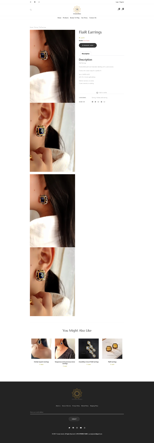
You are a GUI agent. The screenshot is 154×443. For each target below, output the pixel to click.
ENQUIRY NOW (88, 45)
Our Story (84, 18)
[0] (122, 10)
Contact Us (92, 18)
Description (86, 54)
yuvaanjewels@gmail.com (95, 434)
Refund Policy (85, 406)
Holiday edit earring (101, 97)
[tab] (85, 54)
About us (58, 406)
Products (66, 18)
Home (59, 18)
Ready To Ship (75, 18)
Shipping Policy (94, 406)
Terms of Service (66, 406)
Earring (36, 27)
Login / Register (120, 2)
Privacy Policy (76, 406)
